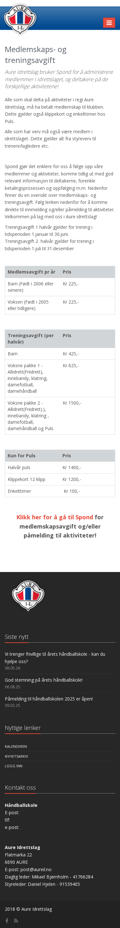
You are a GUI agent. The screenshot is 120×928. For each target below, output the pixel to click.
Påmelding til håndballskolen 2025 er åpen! (49, 699)
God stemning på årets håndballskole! (44, 680)
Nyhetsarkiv (16, 756)
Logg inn (13, 765)
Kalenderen (16, 746)
